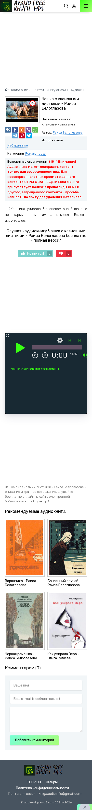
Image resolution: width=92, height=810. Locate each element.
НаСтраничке (17, 145)
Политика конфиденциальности (42, 788)
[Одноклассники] (22, 130)
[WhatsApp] (35, 130)
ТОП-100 (34, 782)
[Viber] (28, 130)
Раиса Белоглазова (67, 132)
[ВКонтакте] (8, 130)
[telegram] (15, 135)
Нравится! (39, 253)
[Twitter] (29, 135)
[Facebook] (15, 130)
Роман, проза (35, 153)
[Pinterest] (22, 135)
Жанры (52, 782)
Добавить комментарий (34, 740)
